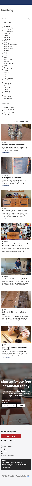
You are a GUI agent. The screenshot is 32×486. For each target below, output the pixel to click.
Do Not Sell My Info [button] (25, 475)
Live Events (5, 450)
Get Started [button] (11, 436)
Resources (4, 452)
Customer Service (7, 456)
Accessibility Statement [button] (8, 476)
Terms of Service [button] (5, 475)
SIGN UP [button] (21, 405)
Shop (3, 454)
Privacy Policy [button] (15, 475)
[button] (29, 18)
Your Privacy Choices (21, 476)
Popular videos (6, 446)
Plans (3, 448)
